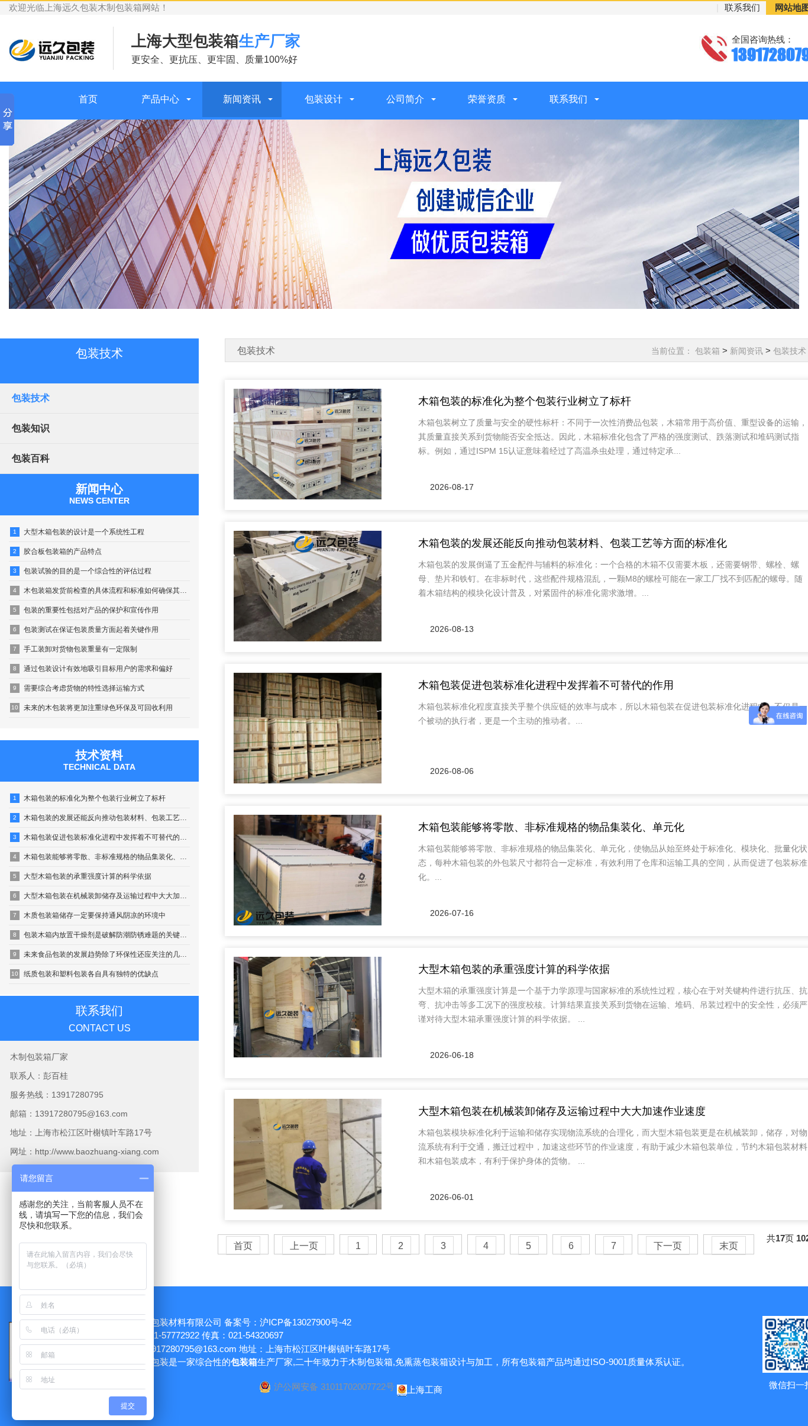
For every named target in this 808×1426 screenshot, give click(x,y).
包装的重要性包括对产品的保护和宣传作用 (86, 610)
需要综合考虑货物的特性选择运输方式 (78, 688)
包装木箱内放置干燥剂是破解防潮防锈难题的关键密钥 (101, 935)
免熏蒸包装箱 (421, 1362)
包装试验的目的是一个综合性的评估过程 (82, 571)
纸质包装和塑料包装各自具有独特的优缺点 (85, 974)
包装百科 (31, 458)
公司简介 (405, 99)
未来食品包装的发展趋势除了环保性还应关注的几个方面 (101, 954)
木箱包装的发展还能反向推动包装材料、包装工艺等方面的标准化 (101, 818)
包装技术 (31, 398)
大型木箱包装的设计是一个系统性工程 (78, 532)
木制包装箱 (370, 1362)
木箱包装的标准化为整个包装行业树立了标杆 (89, 798)
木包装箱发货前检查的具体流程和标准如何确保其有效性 (101, 590)
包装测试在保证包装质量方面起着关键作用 (86, 629)
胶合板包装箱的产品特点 (57, 551)
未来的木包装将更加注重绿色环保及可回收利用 (92, 708)
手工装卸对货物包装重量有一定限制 (75, 649)
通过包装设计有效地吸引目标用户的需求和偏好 (93, 668)
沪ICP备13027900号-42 (305, 1322)
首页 (88, 99)
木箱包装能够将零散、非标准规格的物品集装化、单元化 (101, 857)
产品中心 (160, 99)
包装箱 (707, 351)
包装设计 (323, 99)
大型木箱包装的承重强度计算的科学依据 (82, 876)
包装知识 (31, 428)
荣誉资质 (487, 99)
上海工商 (424, 1390)
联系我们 (742, 7)
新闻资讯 (242, 99)
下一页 (668, 1246)
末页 (728, 1246)
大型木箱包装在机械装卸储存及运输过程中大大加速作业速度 (101, 896)
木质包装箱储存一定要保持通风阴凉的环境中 (89, 915)
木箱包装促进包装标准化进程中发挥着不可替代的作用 (101, 837)
